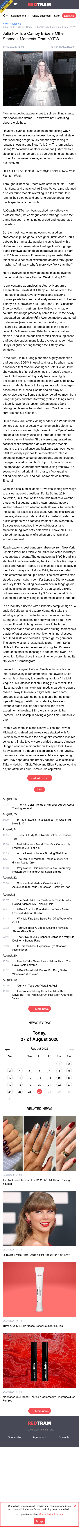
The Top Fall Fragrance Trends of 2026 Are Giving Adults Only (40, 860)
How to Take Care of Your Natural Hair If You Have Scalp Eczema (41, 963)
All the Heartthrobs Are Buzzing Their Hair (42, 853)
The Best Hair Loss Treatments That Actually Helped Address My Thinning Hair (41, 902)
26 (29, 1091)
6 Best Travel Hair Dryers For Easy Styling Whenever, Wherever (40, 972)
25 (19, 1091)
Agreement (39, 1437)
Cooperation (15, 1437)
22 (59, 1084)
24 (9, 1091)
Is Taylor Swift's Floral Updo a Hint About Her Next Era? (41, 821)
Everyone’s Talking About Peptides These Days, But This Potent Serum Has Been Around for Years (42, 994)
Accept (40, 1521)
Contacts (64, 1437)
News (6, 23)
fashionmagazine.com (63, 46)
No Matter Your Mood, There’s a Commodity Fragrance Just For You (41, 846)
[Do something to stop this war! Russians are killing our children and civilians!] (6, 6)
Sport (57, 15)
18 (19, 1084)
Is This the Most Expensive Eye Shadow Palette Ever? (39, 947)
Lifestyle (69, 15)
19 (29, 1084)
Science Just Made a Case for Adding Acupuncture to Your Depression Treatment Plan (41, 885)
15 (59, 1077)
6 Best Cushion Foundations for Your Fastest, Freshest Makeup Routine (41, 911)
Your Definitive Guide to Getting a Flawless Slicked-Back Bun (40, 929)
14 (49, 1077)
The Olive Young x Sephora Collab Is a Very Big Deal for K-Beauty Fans (43, 938)
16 (69, 1077)
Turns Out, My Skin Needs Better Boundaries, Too (42, 836)
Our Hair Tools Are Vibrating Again (37, 985)
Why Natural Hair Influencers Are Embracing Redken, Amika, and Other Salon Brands (41, 869)
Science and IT (20, 15)
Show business (41, 15)
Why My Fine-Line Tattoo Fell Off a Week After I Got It (43, 920)
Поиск (74, 4)
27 (39, 1091)
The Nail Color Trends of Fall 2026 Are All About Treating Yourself (43, 806)
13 (39, 1077)
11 (19, 1077)
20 (39, 1084)
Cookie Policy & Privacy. (51, 1513)
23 (69, 1084)
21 (49, 1084)
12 (29, 1077)
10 (9, 1077)
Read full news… (39, 778)
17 (9, 1084)
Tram (39, 4)
